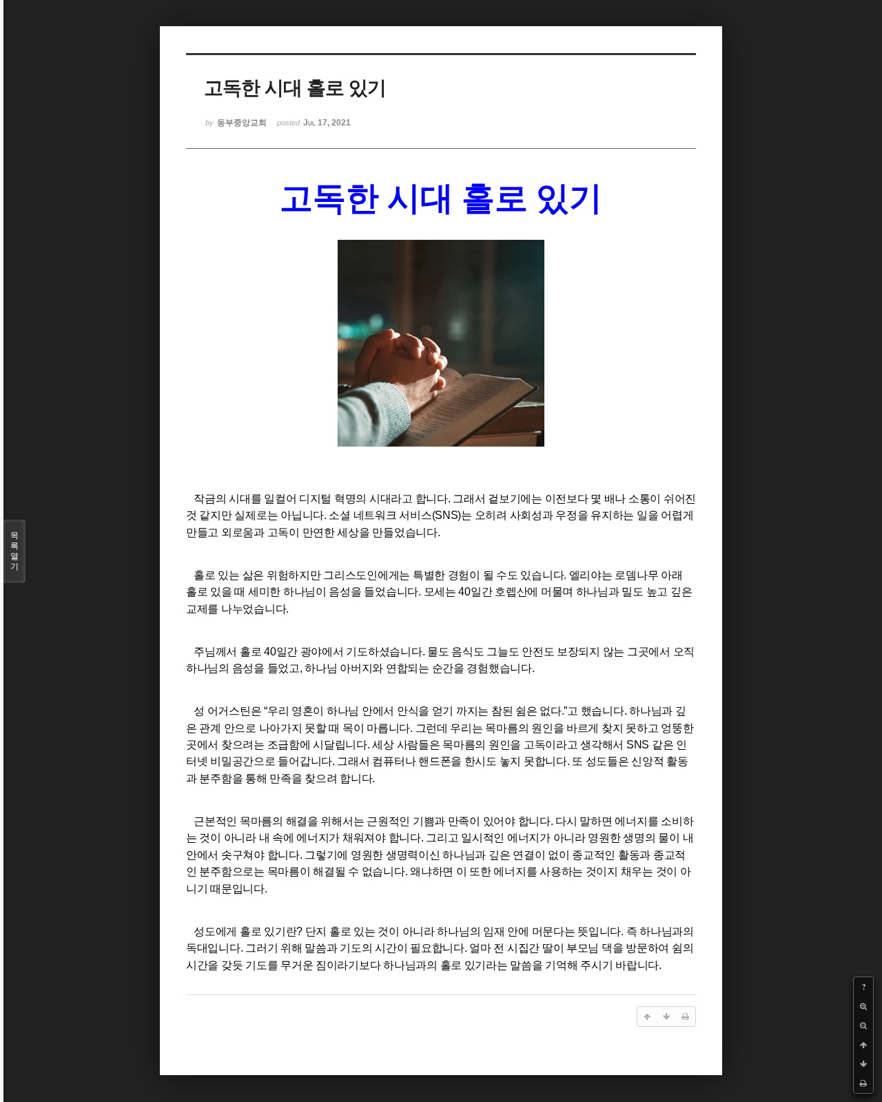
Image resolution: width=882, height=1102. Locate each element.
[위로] (863, 1044)
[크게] (863, 1006)
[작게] (863, 1025)
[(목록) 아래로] (863, 1064)
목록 (14, 551)
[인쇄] (863, 1083)
